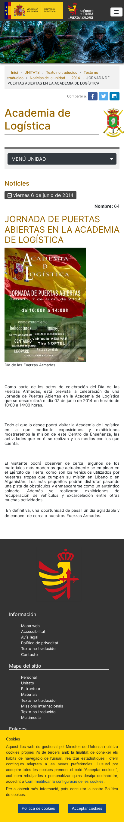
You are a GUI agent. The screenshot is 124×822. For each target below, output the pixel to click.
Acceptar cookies (87, 808)
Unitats (27, 683)
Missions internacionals (42, 706)
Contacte (29, 654)
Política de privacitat (39, 643)
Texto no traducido (61, 72)
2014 (75, 78)
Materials (29, 694)
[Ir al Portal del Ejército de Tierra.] (62, 42)
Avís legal (29, 637)
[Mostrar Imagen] (45, 305)
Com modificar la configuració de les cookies (64, 781)
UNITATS (32, 72)
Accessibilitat (33, 631)
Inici (14, 72)
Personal (29, 677)
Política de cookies (38, 808)
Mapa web (30, 626)
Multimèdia (31, 717)
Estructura (30, 688)
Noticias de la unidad (47, 78)
